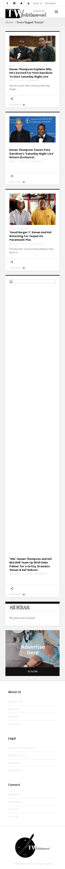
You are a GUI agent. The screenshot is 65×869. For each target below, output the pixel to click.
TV (10, 146)
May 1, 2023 (15, 80)
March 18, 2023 (18, 244)
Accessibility (16, 770)
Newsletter (50, 3)
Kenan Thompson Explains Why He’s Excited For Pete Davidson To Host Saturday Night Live (30, 73)
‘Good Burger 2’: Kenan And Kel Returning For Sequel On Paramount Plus (30, 236)
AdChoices (14, 763)
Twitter (13, 809)
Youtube (13, 817)
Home (9, 22)
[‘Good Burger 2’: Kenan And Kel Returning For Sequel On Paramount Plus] (32, 209)
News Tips (14, 724)
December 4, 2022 (19, 574)
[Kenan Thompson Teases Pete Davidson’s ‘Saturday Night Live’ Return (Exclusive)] (32, 129)
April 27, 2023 (17, 161)
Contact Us (38, 10)
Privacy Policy (17, 755)
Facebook (13, 794)
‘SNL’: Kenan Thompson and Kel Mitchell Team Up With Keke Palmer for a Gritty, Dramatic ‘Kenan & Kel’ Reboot (30, 564)
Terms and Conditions (21, 748)
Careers (13, 716)
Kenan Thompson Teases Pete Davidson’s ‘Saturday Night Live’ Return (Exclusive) (31, 153)
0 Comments (32, 80)
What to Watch (18, 66)
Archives (13, 709)
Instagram (14, 802)
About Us (37, 3)
